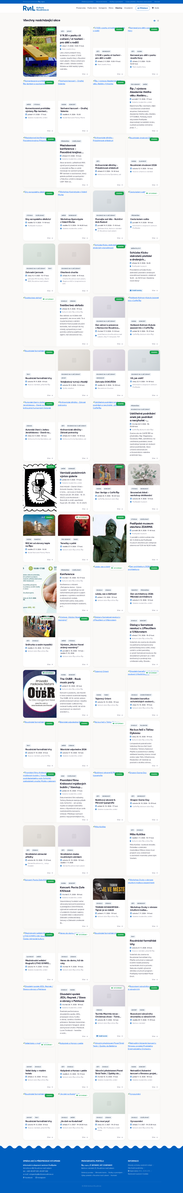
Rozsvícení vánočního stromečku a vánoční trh (142, 1015)
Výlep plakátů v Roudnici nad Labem (139, 2)
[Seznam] (158, 20)
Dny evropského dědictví (38, 219)
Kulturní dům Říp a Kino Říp (72, 312)
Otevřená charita (69, 272)
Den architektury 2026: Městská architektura (141, 595)
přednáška (65, 141)
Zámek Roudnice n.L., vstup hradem (38, 864)
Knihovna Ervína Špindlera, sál (109, 174)
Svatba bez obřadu (72, 305)
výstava (37, 104)
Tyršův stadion (68, 388)
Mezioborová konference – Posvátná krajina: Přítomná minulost (71, 151)
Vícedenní (128, 8)
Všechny (118, 8)
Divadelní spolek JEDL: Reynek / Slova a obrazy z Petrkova (73, 997)
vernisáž (71, 469)
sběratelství (135, 248)
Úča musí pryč (102, 1121)
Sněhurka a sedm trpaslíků (38, 644)
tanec (75, 539)
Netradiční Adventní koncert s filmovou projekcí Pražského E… (144, 1073)
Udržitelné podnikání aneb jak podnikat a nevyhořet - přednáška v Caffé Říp (142, 420)
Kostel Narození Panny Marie (74, 118)
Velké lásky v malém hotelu (35, 1072)
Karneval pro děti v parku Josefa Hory (143, 57)
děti (62, 31)
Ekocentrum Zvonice (105, 388)
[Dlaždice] (154, 20)
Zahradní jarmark (34, 272)
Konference (67, 574)
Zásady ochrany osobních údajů (140, 1165)
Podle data (92, 8)
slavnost (142, 161)
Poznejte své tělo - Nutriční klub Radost (109, 221)
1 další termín (102, 1036)
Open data (140, 1171)
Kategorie (103, 8)
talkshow (143, 725)
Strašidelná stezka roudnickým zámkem (71, 855)
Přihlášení (144, 8)
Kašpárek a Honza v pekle (73, 1070)
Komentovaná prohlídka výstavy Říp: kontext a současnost (37, 111)
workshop (106, 51)
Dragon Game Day (139, 800)
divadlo (64, 301)
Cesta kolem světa (139, 219)
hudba (139, 51)
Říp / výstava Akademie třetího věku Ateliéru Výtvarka (140, 94)
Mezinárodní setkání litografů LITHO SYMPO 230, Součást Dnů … (37, 963)
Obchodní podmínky (135, 1168)
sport (69, 31)
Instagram (41, 1178)
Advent (134, 1010)
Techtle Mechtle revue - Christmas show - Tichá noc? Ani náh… (107, 1016)
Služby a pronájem (116, 2)
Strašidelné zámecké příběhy (36, 855)
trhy (50, 268)
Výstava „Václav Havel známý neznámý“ (72, 646)
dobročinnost (145, 695)
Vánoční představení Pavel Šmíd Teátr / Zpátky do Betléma (109, 1073)
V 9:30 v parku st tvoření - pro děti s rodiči (108, 57)
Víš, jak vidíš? (136, 378)
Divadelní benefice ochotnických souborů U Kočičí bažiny (141, 701)
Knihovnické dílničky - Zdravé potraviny (71, 431)
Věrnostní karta (101, 2)
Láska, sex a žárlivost (106, 594)
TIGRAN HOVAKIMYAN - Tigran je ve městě (107, 909)
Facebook (29, 1178)
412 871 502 (44, 1171)
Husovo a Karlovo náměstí (142, 172)
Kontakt (157, 2)
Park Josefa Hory (68, 49)
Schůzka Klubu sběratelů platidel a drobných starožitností (141, 258)
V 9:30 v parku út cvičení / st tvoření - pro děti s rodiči (72, 39)
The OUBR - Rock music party (70, 680)
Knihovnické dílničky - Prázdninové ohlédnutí (106, 167)
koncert (72, 104)
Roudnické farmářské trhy (38, 378)
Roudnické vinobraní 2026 (143, 165)
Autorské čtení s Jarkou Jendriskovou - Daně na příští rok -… (37, 432)
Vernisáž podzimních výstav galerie (73, 474)
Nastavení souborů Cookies (138, 1174)
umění (29, 104)
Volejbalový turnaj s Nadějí (73, 381)
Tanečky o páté (68, 543)
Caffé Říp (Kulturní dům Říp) (143, 334)
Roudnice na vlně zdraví (105, 215)
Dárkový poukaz (87, 2)
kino (62, 776)
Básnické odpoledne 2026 (73, 749)
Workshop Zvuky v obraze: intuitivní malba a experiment (143, 910)
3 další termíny (137, 290)
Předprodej (80, 8)
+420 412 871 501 (32, 1171)
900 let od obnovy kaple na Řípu (37, 545)
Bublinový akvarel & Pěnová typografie (105, 801)
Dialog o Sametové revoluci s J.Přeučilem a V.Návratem (143, 628)
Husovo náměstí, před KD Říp (39, 385)
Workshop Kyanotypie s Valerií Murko (71, 221)
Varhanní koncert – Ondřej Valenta (74, 110)
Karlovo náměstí (138, 1023)
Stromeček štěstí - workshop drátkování (141, 494)
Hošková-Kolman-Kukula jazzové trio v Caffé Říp (142, 326)
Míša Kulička (137, 834)
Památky (37, 539)
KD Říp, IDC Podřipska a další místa (109, 1129)
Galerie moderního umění (37, 118)
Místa (111, 8)
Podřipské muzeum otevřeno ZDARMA (141, 525)
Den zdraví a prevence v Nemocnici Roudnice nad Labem (106, 328)
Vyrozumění (136, 1121)
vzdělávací (76, 141)
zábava (73, 301)
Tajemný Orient (103, 698)
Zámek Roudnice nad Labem (74, 866)
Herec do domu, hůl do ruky (72, 962)
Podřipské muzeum (35, 226)
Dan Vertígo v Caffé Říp (107, 492)
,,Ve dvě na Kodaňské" (71, 1121)
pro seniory (135, 84)
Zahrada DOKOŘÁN (105, 381)
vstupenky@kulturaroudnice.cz (41, 1174)
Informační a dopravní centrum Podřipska (144, 227)
